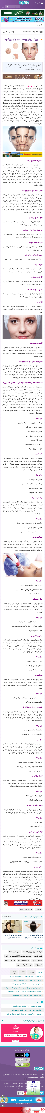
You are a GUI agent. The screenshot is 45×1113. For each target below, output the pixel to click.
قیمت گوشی (38, 956)
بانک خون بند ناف (10, 960)
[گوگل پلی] (22, 1060)
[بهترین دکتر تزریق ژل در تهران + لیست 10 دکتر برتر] (12, 926)
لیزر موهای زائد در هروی (24, 965)
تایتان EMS (38, 965)
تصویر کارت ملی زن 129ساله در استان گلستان (27, 1006)
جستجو (14, 1083)
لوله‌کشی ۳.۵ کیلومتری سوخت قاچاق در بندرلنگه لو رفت (24, 1014)
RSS (18, 1089)
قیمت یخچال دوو (23, 960)
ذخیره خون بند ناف (14, 951)
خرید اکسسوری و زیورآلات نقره (32, 951)
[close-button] (25, 1079)
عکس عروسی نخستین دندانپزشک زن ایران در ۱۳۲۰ (26, 984)
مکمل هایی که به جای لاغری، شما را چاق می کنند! (27, 980)
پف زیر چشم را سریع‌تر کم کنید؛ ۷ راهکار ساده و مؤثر (26, 995)
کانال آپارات (19, 1086)
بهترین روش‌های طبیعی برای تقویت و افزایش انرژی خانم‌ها (24, 991)
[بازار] (22, 1064)
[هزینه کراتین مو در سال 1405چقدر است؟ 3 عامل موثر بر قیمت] (33, 926)
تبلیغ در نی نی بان (9, 1086)
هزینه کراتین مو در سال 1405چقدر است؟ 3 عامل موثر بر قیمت (33, 937)
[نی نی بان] (24, 3)
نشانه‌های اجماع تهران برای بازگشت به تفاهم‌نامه (26, 1010)
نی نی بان (31, 85)
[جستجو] (7, 7)
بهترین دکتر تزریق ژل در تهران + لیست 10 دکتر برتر (12, 936)
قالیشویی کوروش (37, 960)
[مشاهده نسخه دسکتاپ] (2, 7)
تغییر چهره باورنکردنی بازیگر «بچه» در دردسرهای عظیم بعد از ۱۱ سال (22, 988)
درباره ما (8, 1083)
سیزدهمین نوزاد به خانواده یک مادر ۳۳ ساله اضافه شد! (25, 977)
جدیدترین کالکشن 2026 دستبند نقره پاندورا (18, 956)
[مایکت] (22, 1055)
